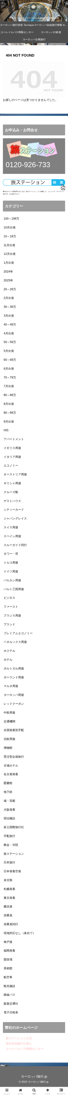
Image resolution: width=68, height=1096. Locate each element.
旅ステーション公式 (17, 1038)
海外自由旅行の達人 (17, 1043)
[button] (61, 689)
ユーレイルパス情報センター (23, 1048)
